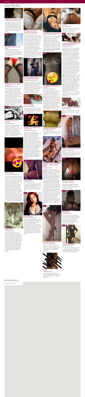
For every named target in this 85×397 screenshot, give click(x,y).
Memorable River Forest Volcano (12, 121)
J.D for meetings (29, 105)
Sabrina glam (28, 180)
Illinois (17, 3)
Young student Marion (68, 244)
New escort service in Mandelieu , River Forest (31, 31)
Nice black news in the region (70, 148)
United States (12, 3)
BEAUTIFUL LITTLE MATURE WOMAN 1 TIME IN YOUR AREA (51, 165)
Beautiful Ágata (28, 216)
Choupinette (66, 211)
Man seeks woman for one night (12, 47)
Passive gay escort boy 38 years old (12, 84)
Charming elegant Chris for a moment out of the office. (32, 77)
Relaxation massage (49, 242)
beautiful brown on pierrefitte (51, 33)
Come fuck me (9, 173)
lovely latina (8, 229)
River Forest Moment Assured (70, 107)
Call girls (6, 3)
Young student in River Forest (13, 19)
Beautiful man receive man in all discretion (32, 128)
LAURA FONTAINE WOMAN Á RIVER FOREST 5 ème (70, 44)
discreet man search (68, 181)
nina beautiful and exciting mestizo (50, 86)
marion (45, 270)
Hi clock (64, 25)
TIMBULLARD (7, 1)
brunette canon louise (49, 128)
